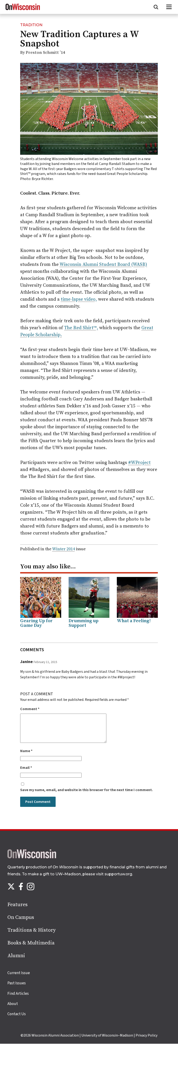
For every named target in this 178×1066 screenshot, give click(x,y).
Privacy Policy (146, 1035)
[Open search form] (156, 7)
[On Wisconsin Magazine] (23, 10)
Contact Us (16, 1014)
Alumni (16, 956)
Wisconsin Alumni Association (55, 1035)
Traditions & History (31, 930)
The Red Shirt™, (81, 328)
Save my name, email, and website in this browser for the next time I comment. (86, 789)
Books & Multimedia (30, 943)
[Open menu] (169, 7)
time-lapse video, (79, 299)
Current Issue (18, 973)
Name (26, 751)
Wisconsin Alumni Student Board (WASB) (103, 264)
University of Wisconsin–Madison (107, 1035)
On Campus (20, 917)
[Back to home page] (31, 857)
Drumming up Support (84, 623)
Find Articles (18, 993)
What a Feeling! (134, 621)
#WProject (139, 463)
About (12, 1004)
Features (17, 905)
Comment (29, 709)
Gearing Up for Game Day (36, 623)
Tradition (31, 25)
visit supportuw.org (114, 874)
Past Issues (16, 983)
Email (26, 767)
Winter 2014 (63, 549)
